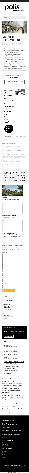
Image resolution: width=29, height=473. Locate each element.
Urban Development (16, 146)
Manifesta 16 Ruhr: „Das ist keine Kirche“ (14, 350)
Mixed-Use (14, 154)
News (8, 146)
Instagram (4, 453)
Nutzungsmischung (7, 157)
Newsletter (4, 437)
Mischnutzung (6, 154)
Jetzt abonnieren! (9, 336)
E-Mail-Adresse (6, 277)
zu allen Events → (8, 373)
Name (4, 271)
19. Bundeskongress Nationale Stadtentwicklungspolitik (12, 367)
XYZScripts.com (21, 472)
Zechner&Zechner (7, 164)
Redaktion (11, 1)
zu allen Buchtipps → (7, 412)
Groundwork (7, 345)
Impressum (5, 444)
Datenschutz (5, 446)
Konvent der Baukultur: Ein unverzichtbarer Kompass (9, 216)
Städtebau (5, 161)
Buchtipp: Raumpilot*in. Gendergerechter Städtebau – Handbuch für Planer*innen (13, 403)
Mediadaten (19, 1)
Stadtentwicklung (15, 161)
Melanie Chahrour (16, 43)
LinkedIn (4, 454)
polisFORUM (5, 451)
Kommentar (5, 252)
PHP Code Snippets (8, 472)
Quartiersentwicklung (20, 157)
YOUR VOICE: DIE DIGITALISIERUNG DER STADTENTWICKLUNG (10, 177)
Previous (5, 28)
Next (23, 28)
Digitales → (9, 128)
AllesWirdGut (10, 150)
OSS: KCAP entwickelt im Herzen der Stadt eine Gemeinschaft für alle (11, 198)
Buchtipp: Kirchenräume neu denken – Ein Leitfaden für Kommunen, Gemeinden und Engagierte (13, 397)
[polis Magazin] (14, 10)
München (22, 154)
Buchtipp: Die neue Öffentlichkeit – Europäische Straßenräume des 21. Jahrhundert (11, 390)
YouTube (4, 457)
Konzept (4, 1)
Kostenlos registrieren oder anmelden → (14, 82)
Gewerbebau (19, 150)
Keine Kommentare (7, 44)
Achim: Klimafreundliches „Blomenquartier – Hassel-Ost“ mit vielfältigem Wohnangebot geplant (11, 235)
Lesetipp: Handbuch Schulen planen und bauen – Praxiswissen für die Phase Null (12, 407)
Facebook (4, 456)
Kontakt (4, 442)
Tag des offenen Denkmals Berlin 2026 (14, 361)
